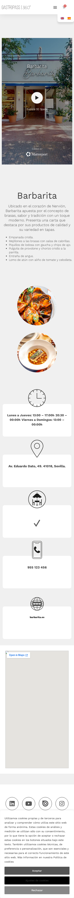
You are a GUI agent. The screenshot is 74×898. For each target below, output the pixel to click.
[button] (55, 7)
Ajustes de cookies (37, 880)
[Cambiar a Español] (69, 18)
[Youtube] (28, 803)
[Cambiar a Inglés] (62, 18)
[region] (37, 854)
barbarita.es (37, 617)
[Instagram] (62, 803)
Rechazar (37, 890)
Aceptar (37, 870)
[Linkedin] (12, 803)
